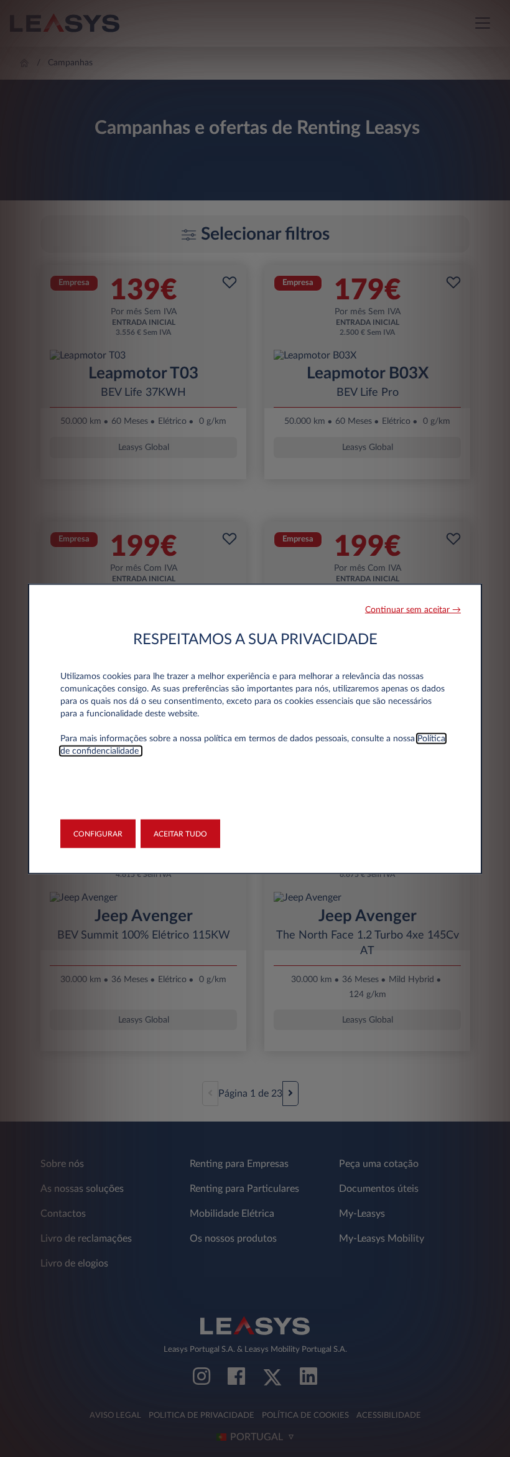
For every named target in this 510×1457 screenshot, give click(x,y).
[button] (413, 609)
